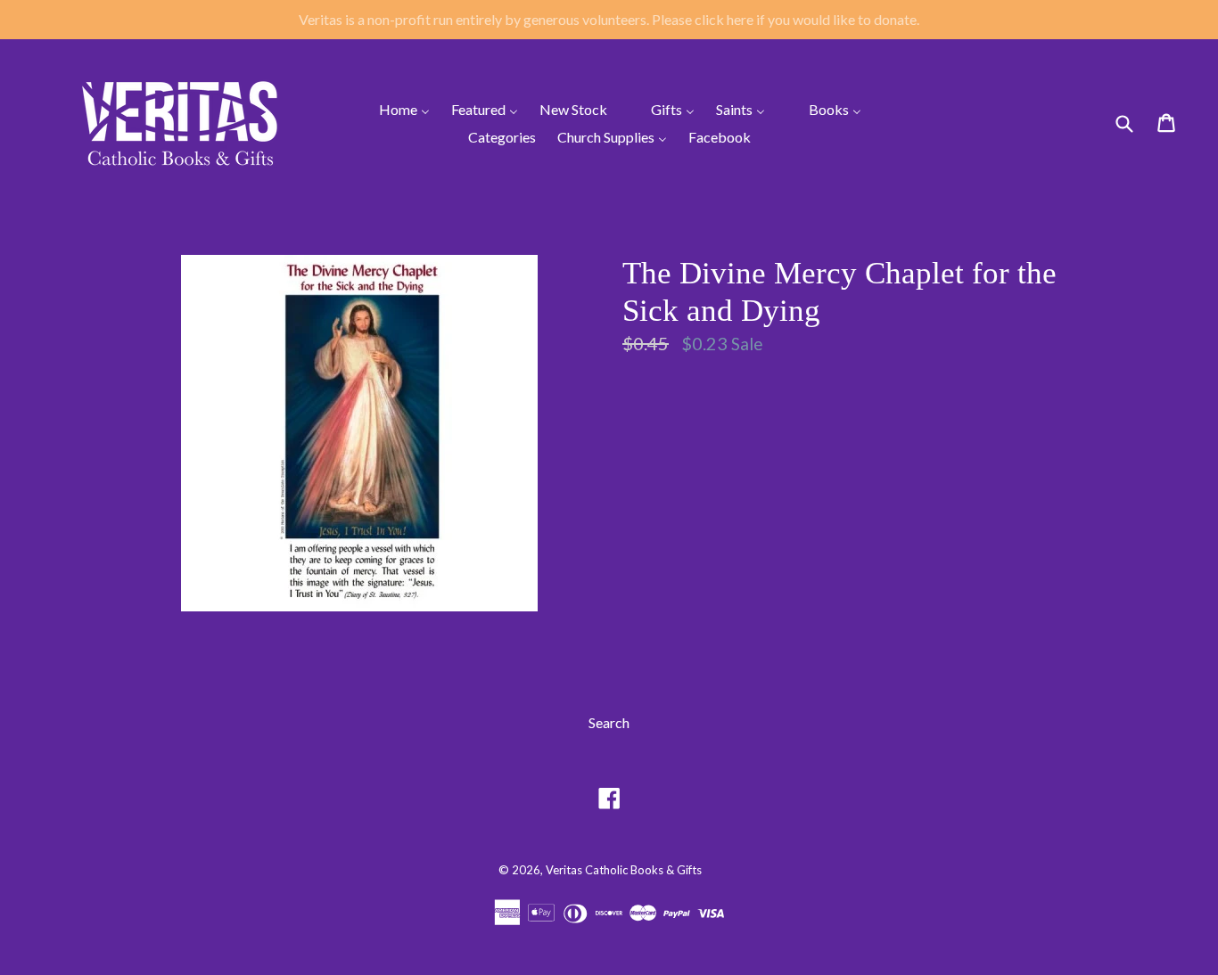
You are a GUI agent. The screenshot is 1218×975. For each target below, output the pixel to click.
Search (609, 722)
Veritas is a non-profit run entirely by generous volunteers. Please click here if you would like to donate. (609, 19)
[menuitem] (393, 108)
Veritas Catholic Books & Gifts (624, 870)
